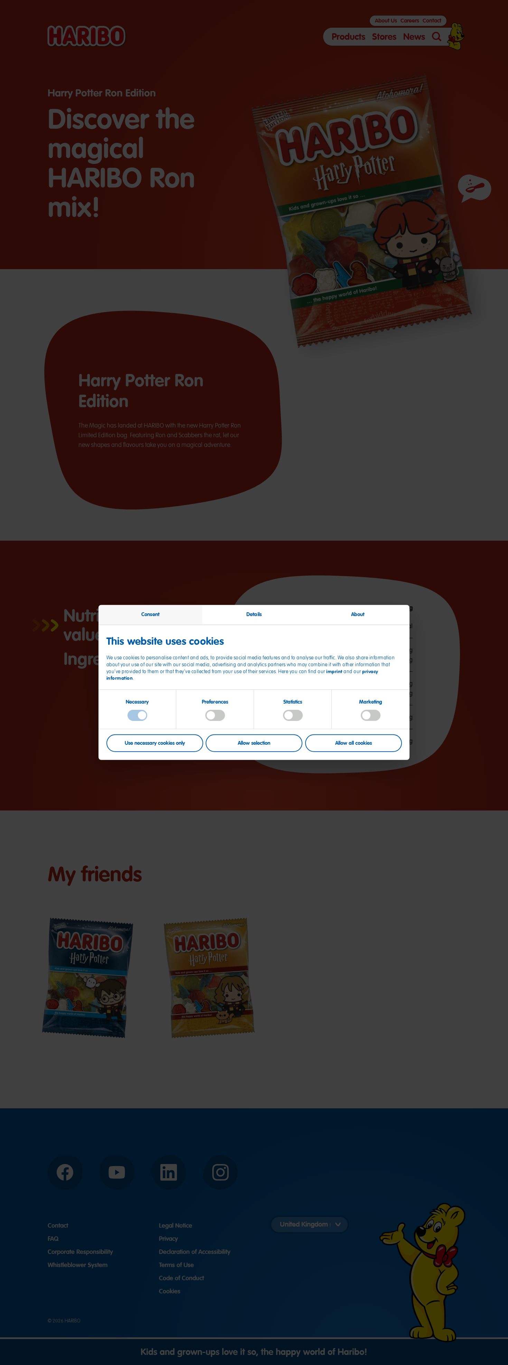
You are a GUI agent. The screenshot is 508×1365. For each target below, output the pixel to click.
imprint (334, 671)
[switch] (215, 715)
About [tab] (358, 614)
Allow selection (254, 742)
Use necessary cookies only (155, 742)
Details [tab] (254, 614)
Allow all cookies (353, 742)
